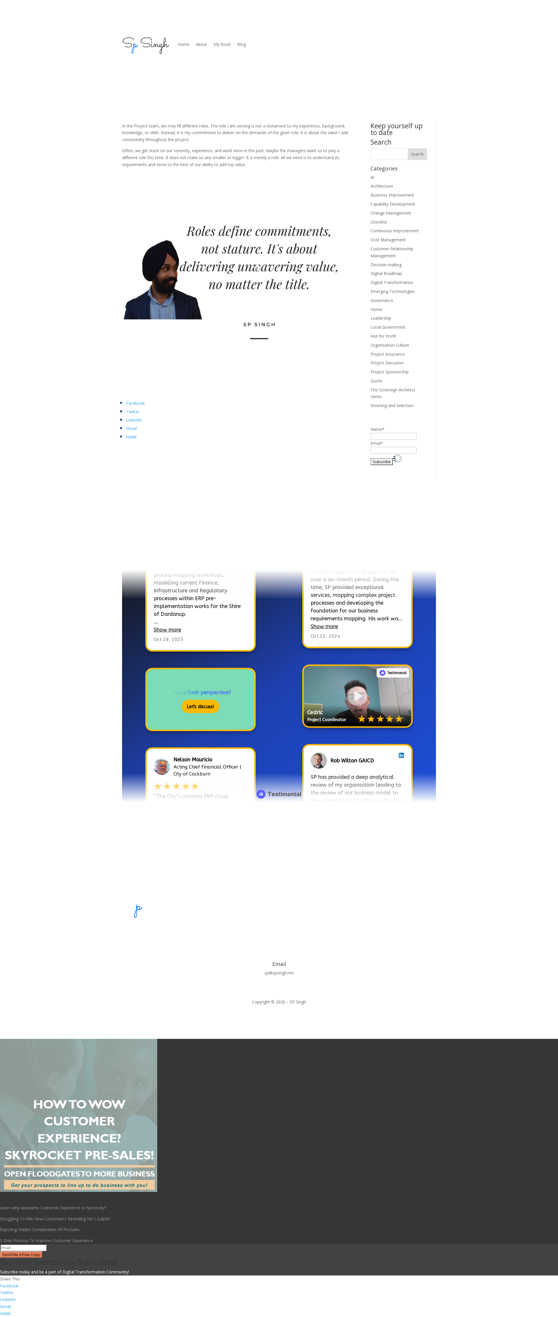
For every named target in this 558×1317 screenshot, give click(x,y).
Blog (241, 44)
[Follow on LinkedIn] (279, 932)
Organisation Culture (390, 345)
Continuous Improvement (395, 230)
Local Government (388, 327)
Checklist (379, 222)
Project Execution (387, 363)
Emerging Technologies (393, 291)
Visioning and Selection (392, 405)
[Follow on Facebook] (255, 932)
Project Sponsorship (390, 372)
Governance (382, 300)
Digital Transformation (392, 282)
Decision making (386, 264)
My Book (222, 44)
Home (183, 44)
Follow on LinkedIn (154, 554)
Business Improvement (392, 195)
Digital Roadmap (386, 273)
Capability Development (393, 204)
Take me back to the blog (279, 820)
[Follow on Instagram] (290, 932)
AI (372, 177)
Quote (376, 381)
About (201, 44)
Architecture (382, 186)
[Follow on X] (267, 932)
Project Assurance (388, 354)
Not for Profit (383, 336)
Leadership (381, 318)
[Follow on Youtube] (302, 932)
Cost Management (388, 239)
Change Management (391, 213)
